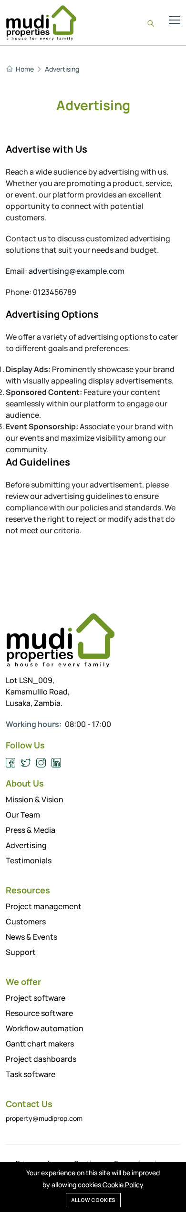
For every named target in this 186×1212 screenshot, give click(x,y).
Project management (44, 906)
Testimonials (29, 860)
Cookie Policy (123, 1184)
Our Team (23, 814)
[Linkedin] (57, 763)
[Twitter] (26, 763)
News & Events (31, 937)
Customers (26, 921)
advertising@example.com (76, 271)
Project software (35, 998)
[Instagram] (41, 763)
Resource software (39, 1013)
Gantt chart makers (40, 1043)
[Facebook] (11, 763)
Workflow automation (44, 1028)
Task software (30, 1074)
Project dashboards (41, 1059)
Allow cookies (93, 1199)
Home (25, 69)
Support (21, 952)
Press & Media (30, 830)
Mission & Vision (34, 799)
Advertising (62, 69)
